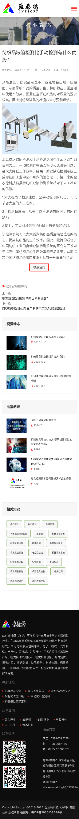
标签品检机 (37, 552)
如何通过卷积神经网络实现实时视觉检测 (51, 378)
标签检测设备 (16, 562)
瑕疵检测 (58, 571)
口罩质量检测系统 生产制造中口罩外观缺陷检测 (33, 308)
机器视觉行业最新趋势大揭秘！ (48, 356)
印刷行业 (43, 719)
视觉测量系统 (16, 571)
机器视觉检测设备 (18, 533)
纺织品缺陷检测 (16, 286)
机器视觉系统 (58, 552)
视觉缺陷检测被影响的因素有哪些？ (25, 298)
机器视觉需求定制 (16, 701)
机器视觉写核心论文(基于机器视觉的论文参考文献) (51, 442)
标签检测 (36, 562)
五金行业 (10, 719)
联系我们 (39, 267)
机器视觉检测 (13, 690)
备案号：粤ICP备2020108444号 (41, 812)
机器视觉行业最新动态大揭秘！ (48, 337)
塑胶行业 (61, 719)
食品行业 (27, 724)
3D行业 (26, 719)
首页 (26, 36)
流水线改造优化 (60, 690)
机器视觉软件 (16, 581)
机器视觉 (14, 524)
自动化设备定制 (40, 696)
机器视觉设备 (38, 571)
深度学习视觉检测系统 (43, 420)
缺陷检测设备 (38, 581)
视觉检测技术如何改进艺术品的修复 (51, 478)
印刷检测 (36, 543)
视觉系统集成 (36, 690)
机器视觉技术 (58, 533)
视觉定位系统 (16, 552)
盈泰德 (39, 533)
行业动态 (39, 36)
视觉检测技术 (56, 543)
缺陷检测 (50, 524)
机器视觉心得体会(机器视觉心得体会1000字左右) (51, 461)
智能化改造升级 (14, 696)
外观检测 (54, 562)
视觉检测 (32, 524)
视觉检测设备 (16, 543)
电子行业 (10, 724)
